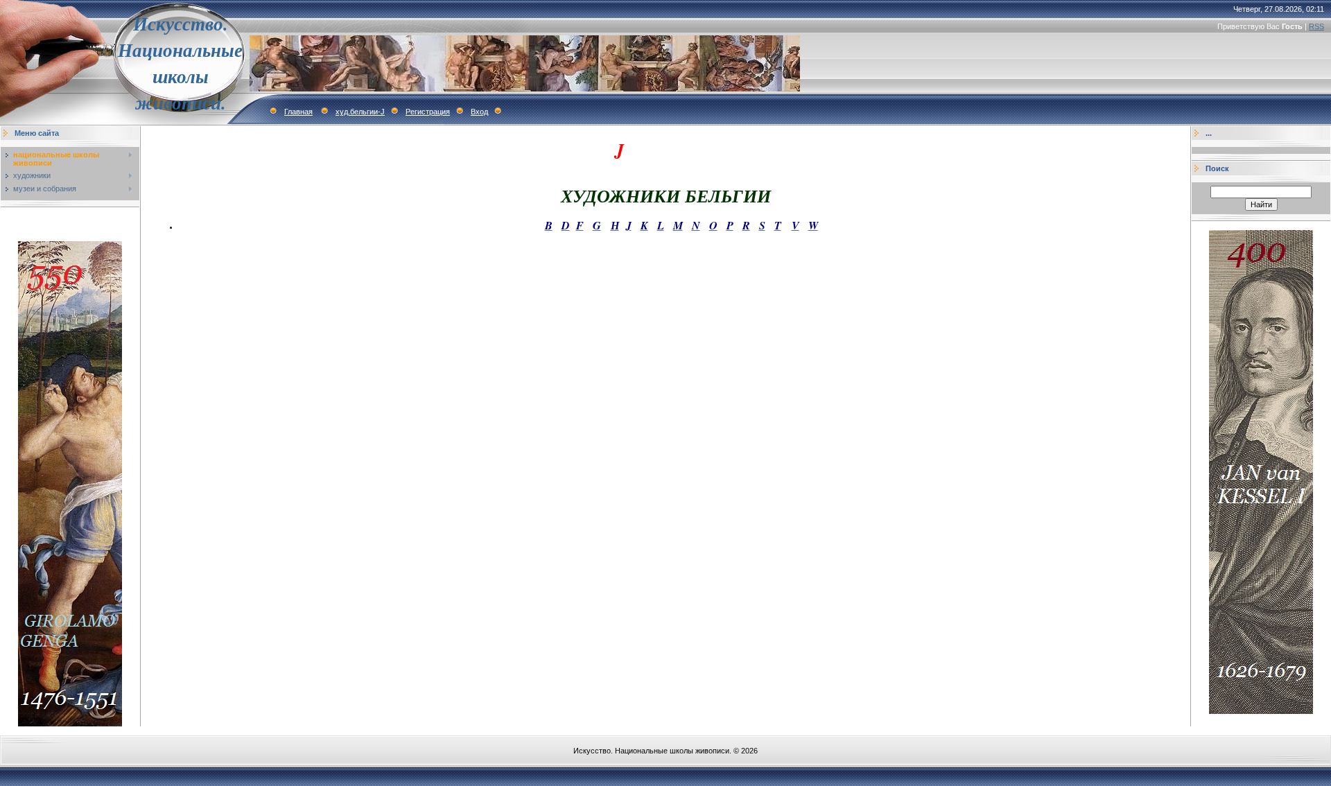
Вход (479, 111)
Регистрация (428, 111)
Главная (298, 111)
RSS (1316, 26)
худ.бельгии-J (360, 111)
